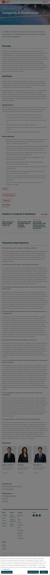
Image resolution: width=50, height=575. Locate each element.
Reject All (43, 572)
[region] (25, 565)
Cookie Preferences (7, 572)
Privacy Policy (42, 567)
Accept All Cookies (33, 572)
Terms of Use (6, 569)
